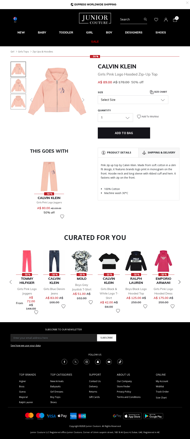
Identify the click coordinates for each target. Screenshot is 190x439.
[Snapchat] (98, 361)
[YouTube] (109, 361)
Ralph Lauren (26, 402)
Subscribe (106, 337)
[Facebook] (64, 361)
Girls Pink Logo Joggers (49, 202)
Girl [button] (89, 32)
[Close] (187, 2)
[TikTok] (120, 361)
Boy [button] (109, 32)
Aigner (22, 381)
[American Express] (73, 415)
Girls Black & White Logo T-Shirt (109, 293)
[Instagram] (86, 361)
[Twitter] (75, 361)
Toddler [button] (66, 32)
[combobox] (133, 19)
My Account (162, 381)
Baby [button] (42, 32)
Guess (22, 391)
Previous (10, 282)
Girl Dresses (56, 391)
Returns (93, 391)
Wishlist (160, 386)
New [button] (21, 32)
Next (179, 282)
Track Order (162, 391)
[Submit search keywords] (145, 19)
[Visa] (51, 415)
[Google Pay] (117, 415)
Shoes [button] (160, 32)
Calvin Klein (117, 66)
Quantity (104, 110)
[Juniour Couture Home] (95, 18)
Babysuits (55, 386)
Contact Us (95, 381)
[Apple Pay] (62, 415)
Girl (12, 51)
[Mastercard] (29, 415)
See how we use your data (26, 345)
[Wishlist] (62, 216)
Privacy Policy (124, 391)
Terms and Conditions (128, 397)
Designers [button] (133, 32)
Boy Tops (55, 397)
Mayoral (23, 397)
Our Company (124, 381)
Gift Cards (94, 397)
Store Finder (123, 386)
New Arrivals (56, 381)
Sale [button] (95, 41)
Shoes (53, 402)
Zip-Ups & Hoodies (42, 51)
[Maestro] (40, 415)
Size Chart (160, 91)
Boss (21, 386)
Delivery (93, 386)
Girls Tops (23, 51)
